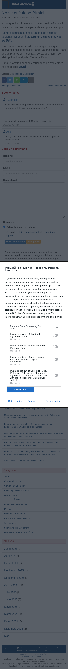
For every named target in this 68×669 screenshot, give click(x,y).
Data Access (34, 401)
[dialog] (34, 334)
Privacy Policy (53, 401)
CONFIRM (20, 389)
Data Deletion (15, 401)
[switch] (55, 335)
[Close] (61, 268)
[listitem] (34, 327)
